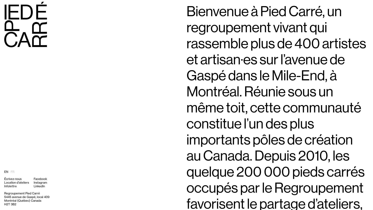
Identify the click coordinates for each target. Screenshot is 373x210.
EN (6, 172)
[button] (16, 186)
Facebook (40, 179)
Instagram (40, 182)
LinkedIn (39, 186)
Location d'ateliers (16, 182)
